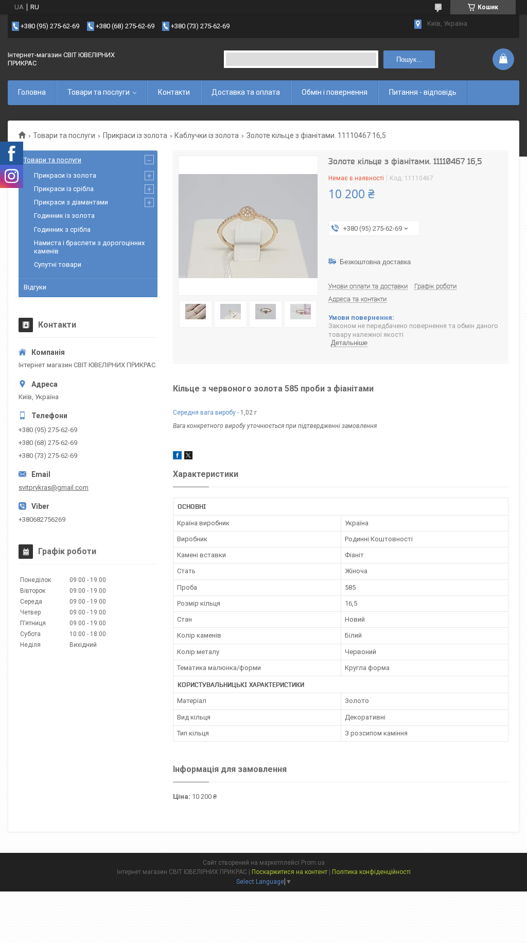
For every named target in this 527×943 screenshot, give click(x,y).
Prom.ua (313, 862)
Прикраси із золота (135, 135)
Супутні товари (57, 264)
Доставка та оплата (246, 92)
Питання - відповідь (422, 92)
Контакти (174, 92)
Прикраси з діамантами (71, 202)
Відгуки (35, 287)
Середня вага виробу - (206, 412)
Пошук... (409, 59)
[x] (188, 457)
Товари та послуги (98, 92)
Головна (32, 92)
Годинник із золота (64, 215)
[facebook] (177, 457)
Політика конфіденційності (371, 872)
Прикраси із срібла (64, 189)
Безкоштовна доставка (375, 262)
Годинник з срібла (62, 229)
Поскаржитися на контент (289, 872)
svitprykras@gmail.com (54, 487)
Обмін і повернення (334, 92)
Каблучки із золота (206, 135)
